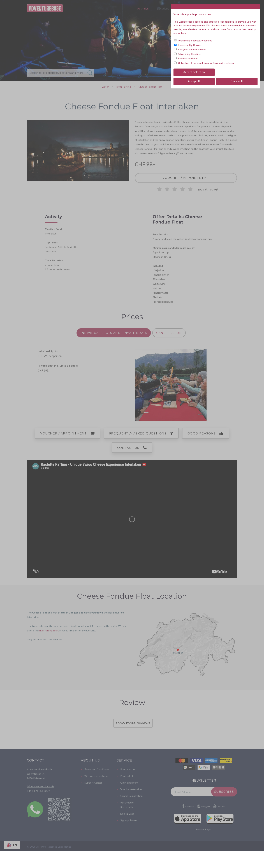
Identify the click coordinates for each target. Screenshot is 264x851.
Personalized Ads (188, 58)
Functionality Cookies (190, 45)
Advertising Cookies (189, 54)
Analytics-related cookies (192, 49)
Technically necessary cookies (195, 40)
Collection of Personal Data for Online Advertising (206, 63)
